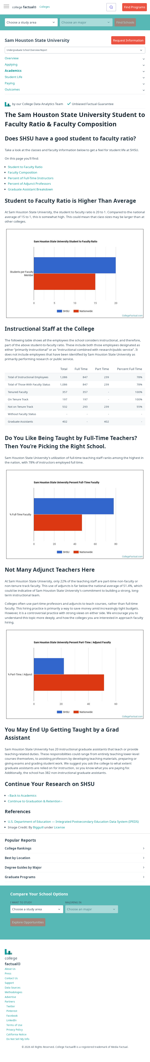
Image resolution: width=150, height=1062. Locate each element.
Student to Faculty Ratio (25, 167)
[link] (75, 58)
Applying (11, 64)
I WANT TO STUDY (21, 902)
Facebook (12, 1015)
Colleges (45, 6)
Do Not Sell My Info (17, 1039)
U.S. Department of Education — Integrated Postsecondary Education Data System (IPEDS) (73, 821)
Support (9, 983)
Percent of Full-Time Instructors (30, 178)
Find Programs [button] (134, 7)
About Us (10, 969)
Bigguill (38, 827)
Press (8, 973)
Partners (10, 1001)
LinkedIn (11, 1020)
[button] (128, 40)
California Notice (16, 1034)
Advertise (10, 997)
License (59, 827)
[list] (75, 58)
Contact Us (11, 978)
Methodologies (13, 992)
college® (13, 960)
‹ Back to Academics (22, 795)
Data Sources (12, 987)
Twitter (10, 1006)
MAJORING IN (73, 902)
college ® (24, 7)
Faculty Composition (22, 172)
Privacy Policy (14, 1029)
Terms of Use (14, 1025)
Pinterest (11, 1011)
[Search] (111, 7)
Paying (10, 83)
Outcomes (12, 89)
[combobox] (111, 7)
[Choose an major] (86, 22)
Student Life (13, 77)
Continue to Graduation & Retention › (35, 801)
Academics (13, 70)
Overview (11, 58)
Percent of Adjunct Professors (29, 183)
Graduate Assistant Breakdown (30, 189)
